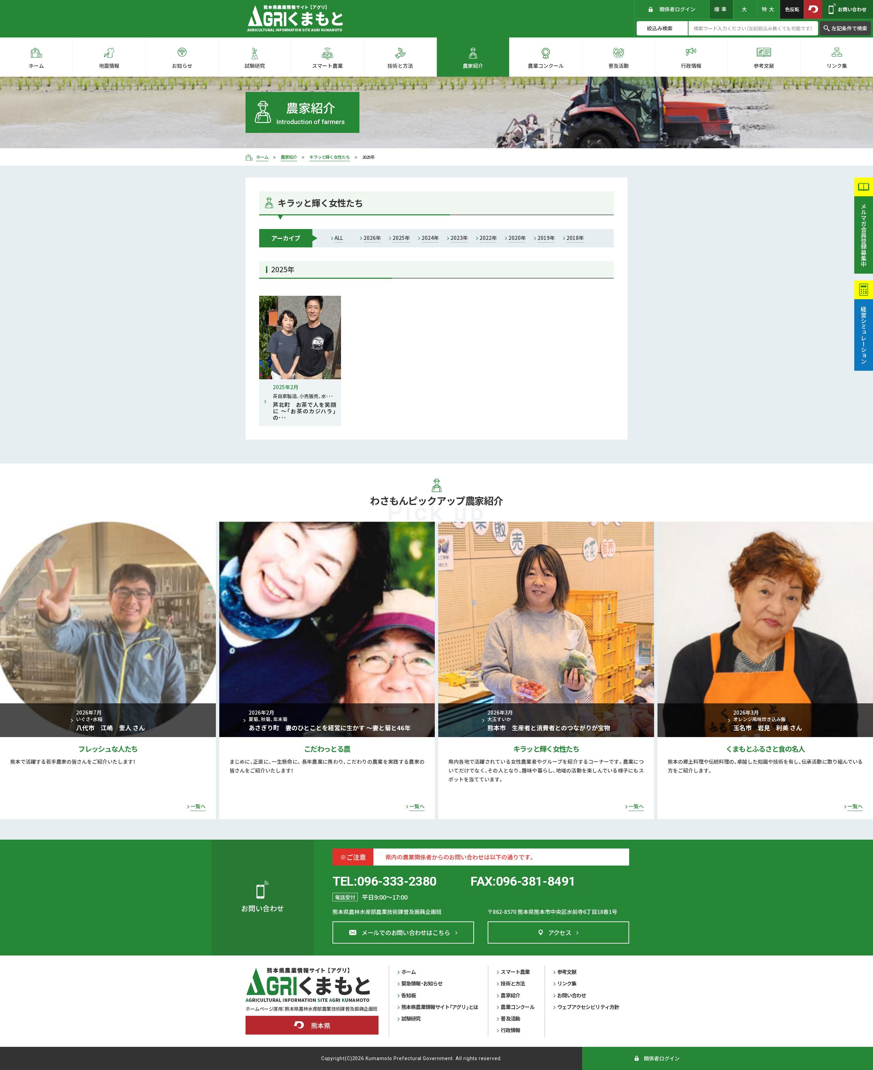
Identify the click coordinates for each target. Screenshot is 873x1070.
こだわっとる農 (327, 749)
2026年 (372, 237)
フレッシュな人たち (107, 749)
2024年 (430, 237)
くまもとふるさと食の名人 (765, 749)
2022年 (488, 237)
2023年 (459, 237)
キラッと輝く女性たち (546, 749)
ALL (339, 237)
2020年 (517, 237)
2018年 (575, 237)
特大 (769, 9)
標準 (721, 9)
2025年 (401, 237)
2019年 (546, 237)
